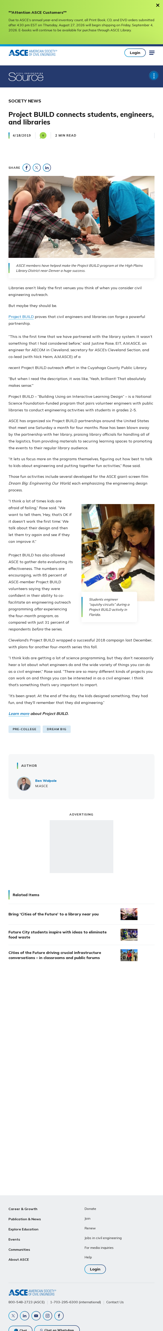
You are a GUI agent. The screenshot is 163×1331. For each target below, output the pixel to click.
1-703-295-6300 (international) (75, 1302)
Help (88, 1257)
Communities (19, 1249)
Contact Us (115, 1302)
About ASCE (18, 1259)
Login (135, 52)
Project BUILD (21, 316)
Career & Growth (22, 1209)
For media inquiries (99, 1247)
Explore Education (23, 1229)
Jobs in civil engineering (103, 1238)
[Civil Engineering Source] (26, 76)
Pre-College (24, 729)
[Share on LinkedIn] (47, 168)
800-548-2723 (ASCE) (26, 1302)
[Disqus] (81, 1035)
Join (87, 1218)
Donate (90, 1209)
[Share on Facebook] (26, 168)
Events (14, 1239)
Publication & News (24, 1219)
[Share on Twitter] (37, 168)
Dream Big (56, 729)
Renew (90, 1228)
